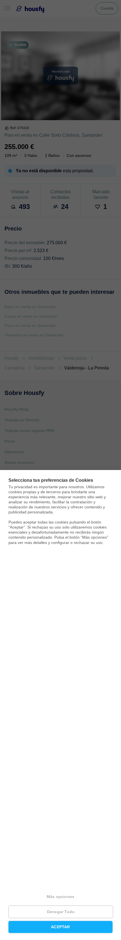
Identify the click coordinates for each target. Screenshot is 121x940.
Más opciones (60, 897)
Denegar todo (61, 912)
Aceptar (60, 927)
